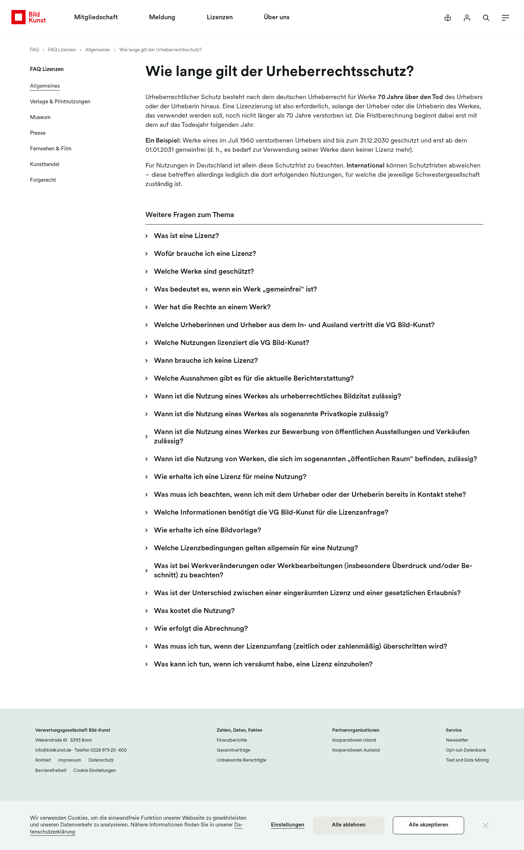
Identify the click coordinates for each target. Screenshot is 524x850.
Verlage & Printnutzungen (60, 102)
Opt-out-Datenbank (466, 750)
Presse (38, 133)
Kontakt (43, 760)
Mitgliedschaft (96, 18)
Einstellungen (287, 825)
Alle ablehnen (349, 825)
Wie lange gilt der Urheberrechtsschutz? (160, 50)
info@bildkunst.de (53, 750)
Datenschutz (101, 760)
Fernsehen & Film (51, 149)
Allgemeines (97, 50)
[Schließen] (485, 825)
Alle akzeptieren (428, 825)
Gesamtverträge (233, 750)
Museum (40, 117)
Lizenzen (220, 18)
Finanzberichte (232, 740)
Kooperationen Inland (354, 740)
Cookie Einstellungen (94, 770)
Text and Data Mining (467, 760)
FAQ (34, 50)
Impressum (69, 760)
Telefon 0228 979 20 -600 (100, 750)
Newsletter (457, 740)
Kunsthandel (45, 165)
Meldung (162, 18)
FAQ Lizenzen (62, 50)
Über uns (276, 18)
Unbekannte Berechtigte (241, 760)
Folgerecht (43, 180)
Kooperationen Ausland (356, 750)
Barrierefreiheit (50, 770)
